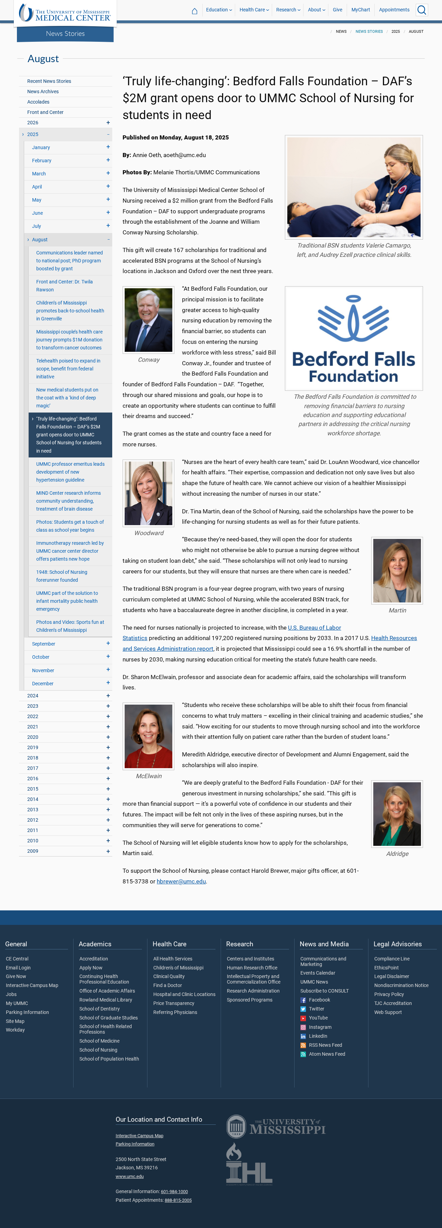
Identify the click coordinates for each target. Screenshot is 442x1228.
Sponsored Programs (249, 1000)
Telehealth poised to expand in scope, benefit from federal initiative (68, 369)
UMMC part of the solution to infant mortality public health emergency (67, 601)
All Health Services (172, 959)
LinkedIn (316, 1036)
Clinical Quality (169, 976)
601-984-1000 (174, 1191)
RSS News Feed (324, 1045)
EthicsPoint (386, 968)
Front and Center (45, 112)
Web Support (388, 1012)
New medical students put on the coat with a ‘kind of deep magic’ (67, 398)
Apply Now (91, 968)
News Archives (43, 92)
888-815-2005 (178, 1200)
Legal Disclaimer (391, 976)
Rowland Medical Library (105, 1000)
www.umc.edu (130, 1176)
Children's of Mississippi (178, 968)
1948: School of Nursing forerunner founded (61, 576)
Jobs (11, 994)
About (314, 10)
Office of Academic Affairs (107, 991)
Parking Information (27, 1012)
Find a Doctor (167, 985)
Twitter (315, 1009)
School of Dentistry (99, 1009)
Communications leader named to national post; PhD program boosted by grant (69, 261)
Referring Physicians (175, 1012)
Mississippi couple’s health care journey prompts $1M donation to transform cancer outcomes (69, 340)
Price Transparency (173, 1003)
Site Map (15, 1021)
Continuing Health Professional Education (104, 979)
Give (337, 10)
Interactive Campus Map (32, 985)
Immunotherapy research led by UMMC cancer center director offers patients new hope (70, 551)
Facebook (318, 1000)
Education (217, 10)
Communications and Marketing (323, 961)
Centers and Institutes (250, 959)
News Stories (65, 33)
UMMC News (314, 982)
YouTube (317, 1018)
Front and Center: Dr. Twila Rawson (64, 286)
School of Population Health (109, 1059)
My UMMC (17, 1003)
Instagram (319, 1027)
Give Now (16, 976)
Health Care (252, 10)
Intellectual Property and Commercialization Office (253, 979)
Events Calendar (317, 973)
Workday (15, 1030)
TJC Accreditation (393, 1003)
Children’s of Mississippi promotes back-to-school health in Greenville (70, 311)
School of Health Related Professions (105, 1029)
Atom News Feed (325, 1054)
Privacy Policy (389, 994)
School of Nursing (98, 1050)
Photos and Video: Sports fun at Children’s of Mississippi (70, 626)
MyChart (361, 10)
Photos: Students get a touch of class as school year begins (70, 526)
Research (286, 10)
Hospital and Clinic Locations (184, 994)
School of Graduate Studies (108, 1018)
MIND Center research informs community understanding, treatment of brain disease (68, 501)
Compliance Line (392, 959)
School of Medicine (99, 1041)
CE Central (17, 959)
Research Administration (253, 991)
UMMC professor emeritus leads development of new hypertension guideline (70, 472)
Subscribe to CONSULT (324, 991)
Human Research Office (252, 968)
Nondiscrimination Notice (401, 985)
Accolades (38, 102)
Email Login (18, 968)
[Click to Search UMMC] (422, 10)
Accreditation (93, 959)
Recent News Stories (49, 81)
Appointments (394, 10)
